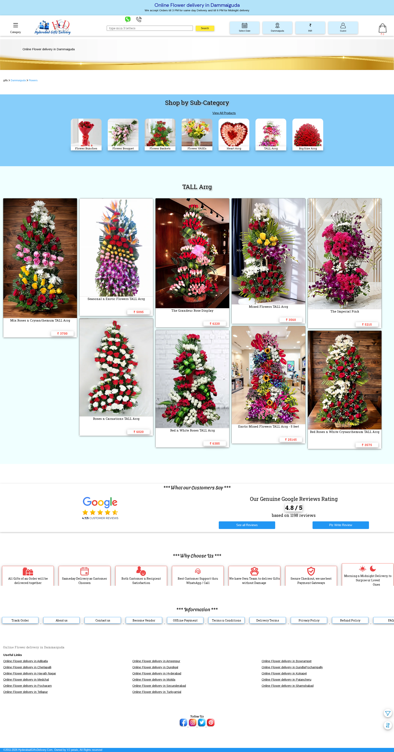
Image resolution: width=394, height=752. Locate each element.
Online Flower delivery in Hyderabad (156, 673)
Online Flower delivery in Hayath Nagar (29, 673)
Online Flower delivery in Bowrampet (287, 661)
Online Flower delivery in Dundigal (155, 667)
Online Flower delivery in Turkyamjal (156, 692)
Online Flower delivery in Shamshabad (288, 685)
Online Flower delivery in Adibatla (25, 661)
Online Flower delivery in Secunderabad (159, 685)
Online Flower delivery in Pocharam (27, 685)
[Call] (139, 19)
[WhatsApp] (128, 19)
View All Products (224, 113)
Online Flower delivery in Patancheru (286, 679)
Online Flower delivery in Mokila (153, 679)
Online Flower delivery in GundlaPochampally (292, 667)
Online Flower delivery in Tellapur (25, 692)
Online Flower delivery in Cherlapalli (27, 667)
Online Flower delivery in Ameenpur (156, 661)
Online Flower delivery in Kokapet (284, 673)
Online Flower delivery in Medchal (26, 679)
